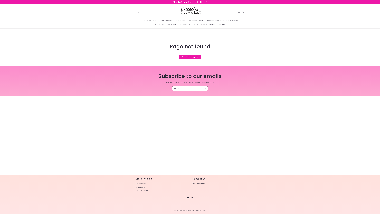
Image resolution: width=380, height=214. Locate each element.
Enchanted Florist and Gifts (187, 210)
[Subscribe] (205, 88)
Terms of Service (142, 191)
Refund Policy (141, 184)
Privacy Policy (141, 187)
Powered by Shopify (200, 210)
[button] (138, 11)
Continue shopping (190, 57)
